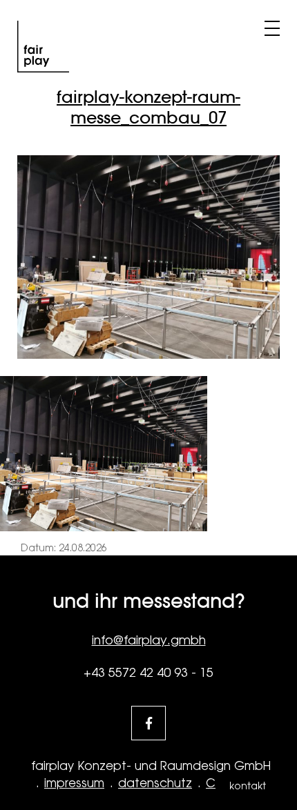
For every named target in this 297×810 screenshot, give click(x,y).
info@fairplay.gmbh (149, 640)
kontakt (247, 785)
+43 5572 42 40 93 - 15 (148, 672)
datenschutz (155, 783)
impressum (74, 783)
